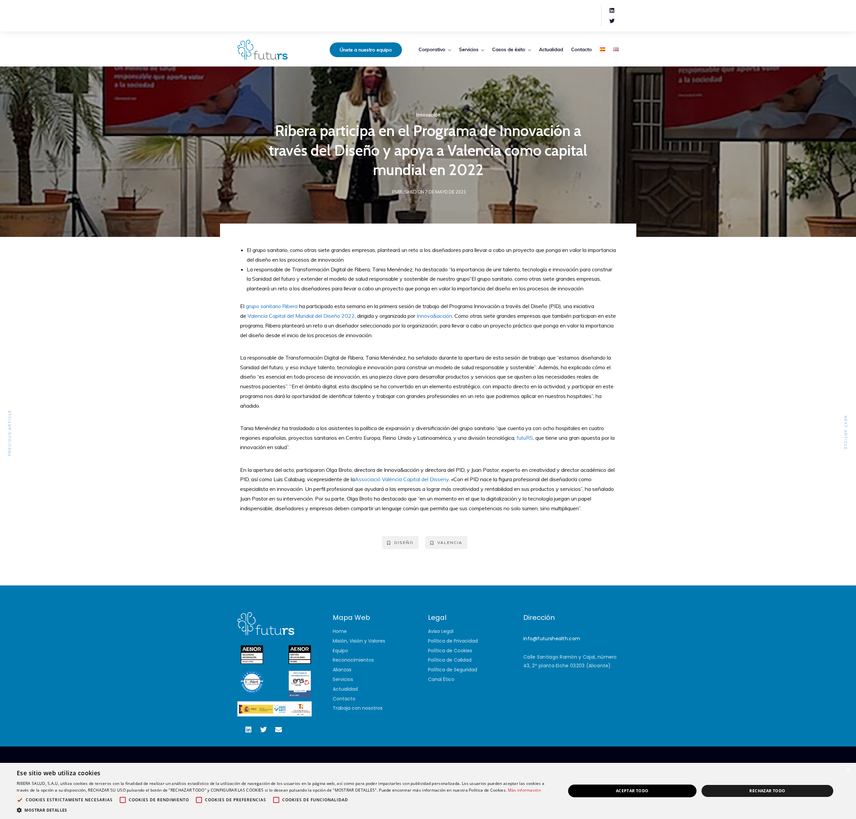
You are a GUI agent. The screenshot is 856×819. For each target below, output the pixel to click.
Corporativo (432, 49)
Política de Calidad (449, 660)
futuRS (525, 437)
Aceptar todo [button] (632, 791)
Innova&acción (434, 315)
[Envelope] (278, 729)
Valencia (449, 542)
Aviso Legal (440, 631)
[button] (283, 810)
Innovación (428, 115)
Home (340, 631)
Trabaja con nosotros (358, 708)
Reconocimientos (353, 660)
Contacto (581, 49)
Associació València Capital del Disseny (402, 479)
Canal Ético (441, 679)
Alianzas (342, 669)
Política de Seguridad (452, 669)
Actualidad (551, 49)
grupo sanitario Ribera (272, 306)
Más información (524, 790)
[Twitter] (612, 21)
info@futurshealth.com (551, 638)
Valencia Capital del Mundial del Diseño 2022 (301, 315)
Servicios (468, 49)
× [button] (848, 770)
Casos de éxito (508, 49)
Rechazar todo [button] (767, 791)
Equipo (340, 650)
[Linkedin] (612, 10)
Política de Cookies (450, 650)
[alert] (428, 791)
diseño (404, 542)
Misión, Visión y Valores (359, 641)
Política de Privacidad (453, 641)
